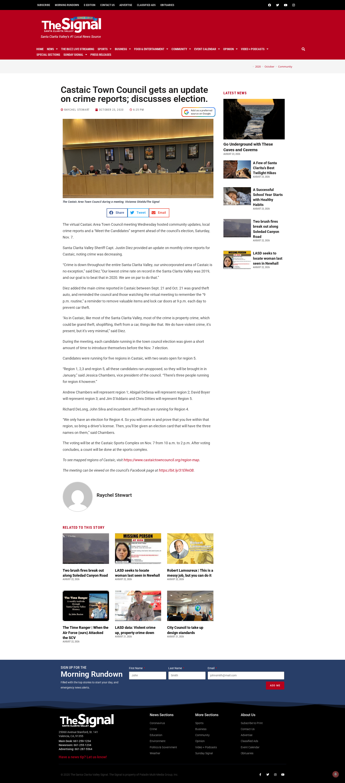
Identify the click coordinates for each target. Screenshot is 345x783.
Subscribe (43, 5)
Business (121, 49)
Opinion (228, 49)
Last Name (175, 668)
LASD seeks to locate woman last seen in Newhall (267, 258)
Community (179, 49)
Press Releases (100, 55)
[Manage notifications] (335, 774)
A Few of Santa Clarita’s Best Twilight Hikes (265, 168)
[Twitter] (278, 5)
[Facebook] (270, 5)
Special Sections (48, 55)
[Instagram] (293, 5)
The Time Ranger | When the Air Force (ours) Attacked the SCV (85, 632)
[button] (303, 49)
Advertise (125, 5)
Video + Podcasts (253, 49)
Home (40, 49)
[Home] (250, 66)
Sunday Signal (73, 55)
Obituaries (167, 5)
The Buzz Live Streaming (77, 49)
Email (211, 668)
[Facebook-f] (260, 774)
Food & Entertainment (149, 49)
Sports (103, 49)
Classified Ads (146, 5)
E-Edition (89, 5)
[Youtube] (285, 5)
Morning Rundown (67, 5)
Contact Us (107, 5)
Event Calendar (205, 49)
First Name (136, 668)
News (50, 49)
